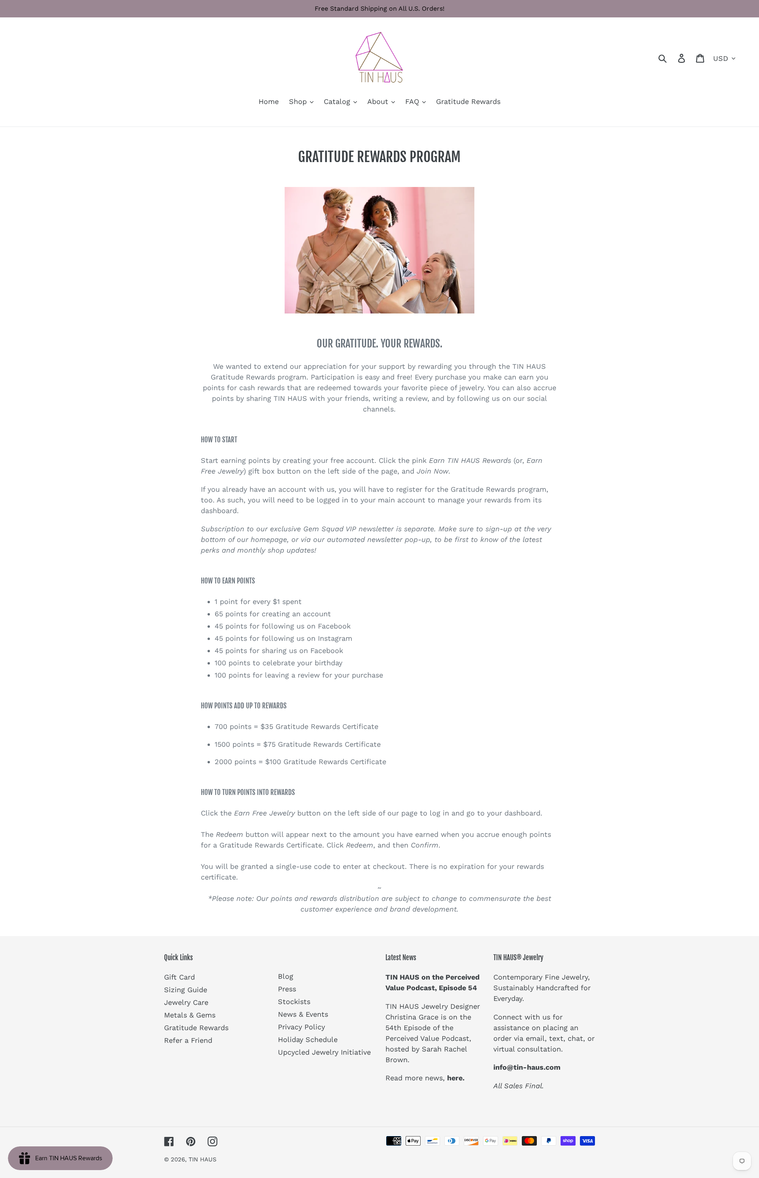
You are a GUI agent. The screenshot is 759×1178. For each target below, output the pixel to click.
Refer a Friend (188, 1040)
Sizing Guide (185, 989)
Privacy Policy (301, 1027)
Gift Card (179, 977)
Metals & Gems (189, 1015)
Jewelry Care (186, 1002)
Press (287, 989)
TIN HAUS (203, 1159)
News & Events (303, 1014)
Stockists (294, 1001)
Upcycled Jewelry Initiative (324, 1052)
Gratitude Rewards (196, 1027)
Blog (285, 976)
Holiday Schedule (308, 1039)
